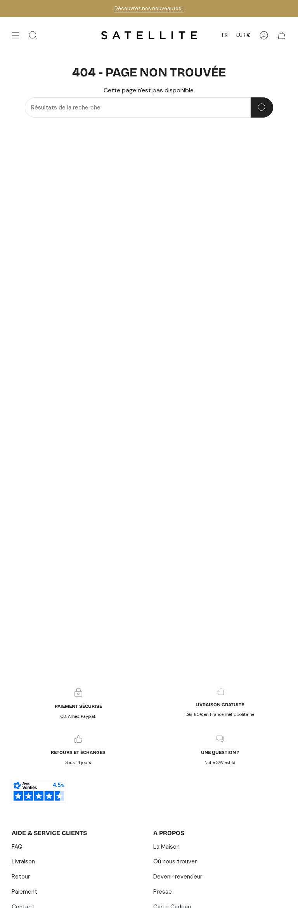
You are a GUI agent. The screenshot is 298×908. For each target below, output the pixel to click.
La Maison (166, 847)
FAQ (17, 847)
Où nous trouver (175, 861)
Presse (162, 892)
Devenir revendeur (177, 876)
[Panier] (282, 35)
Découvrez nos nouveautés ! (149, 8)
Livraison (23, 861)
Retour (21, 876)
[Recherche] (262, 107)
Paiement (24, 892)
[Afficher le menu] (15, 35)
